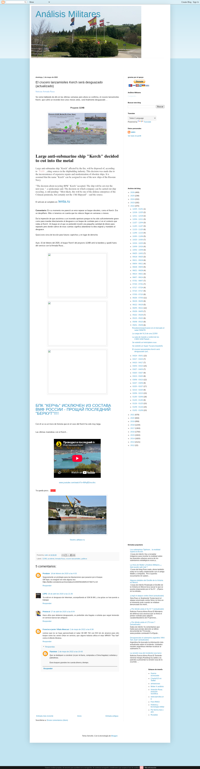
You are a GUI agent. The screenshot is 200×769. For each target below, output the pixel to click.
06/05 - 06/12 (138, 308)
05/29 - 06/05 (138, 311)
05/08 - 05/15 (138, 322)
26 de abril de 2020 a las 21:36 (60, 594)
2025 (132, 196)
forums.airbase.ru (77, 540)
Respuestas (50, 647)
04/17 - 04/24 (138, 359)
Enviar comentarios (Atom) (57, 720)
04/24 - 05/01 (138, 356)
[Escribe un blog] (65, 555)
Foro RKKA (155, 702)
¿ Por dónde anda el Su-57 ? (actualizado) (147, 609)
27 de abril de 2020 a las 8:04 (63, 612)
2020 (132, 418)
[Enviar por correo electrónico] (62, 555)
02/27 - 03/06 (138, 383)
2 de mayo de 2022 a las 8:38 (82, 629)
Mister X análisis (157, 687)
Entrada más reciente (44, 716)
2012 (132, 445)
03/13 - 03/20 (138, 376)
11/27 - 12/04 (138, 223)
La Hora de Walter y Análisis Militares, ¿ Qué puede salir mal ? (145, 566)
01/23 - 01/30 (138, 400)
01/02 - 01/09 (138, 410)
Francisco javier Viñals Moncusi (56, 629)
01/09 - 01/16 (138, 407)
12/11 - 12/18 (138, 216)
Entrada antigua (112, 716)
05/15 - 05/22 (138, 318)
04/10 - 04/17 (138, 363)
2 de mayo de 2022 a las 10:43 (70, 652)
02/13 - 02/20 (138, 390)
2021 (132, 415)
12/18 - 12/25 (138, 212)
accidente (51, 559)
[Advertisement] (107, 64)
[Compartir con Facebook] (71, 555)
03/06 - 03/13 (138, 380)
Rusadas (154, 715)
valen (133, 132)
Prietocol (46, 612)
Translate (147, 122)
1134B (44, 559)
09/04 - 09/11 (138, 264)
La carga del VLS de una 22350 (145, 334)
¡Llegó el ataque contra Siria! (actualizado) (147, 596)
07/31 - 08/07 (138, 281)
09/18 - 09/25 (138, 257)
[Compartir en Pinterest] (74, 555)
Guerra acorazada (155, 674)
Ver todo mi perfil (134, 136)
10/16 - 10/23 (138, 243)
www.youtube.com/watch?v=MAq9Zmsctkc (77, 482)
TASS (42, 171)
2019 (132, 421)
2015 (132, 435)
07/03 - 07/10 (138, 294)
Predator (46, 574)
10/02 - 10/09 (138, 250)
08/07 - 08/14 (138, 277)
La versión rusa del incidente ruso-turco (145, 653)
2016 (132, 432)
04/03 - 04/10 (138, 366)
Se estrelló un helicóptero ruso (144, 342)
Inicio (79, 716)
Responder (47, 586)
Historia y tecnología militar (157, 706)
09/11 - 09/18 (138, 260)
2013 (132, 442)
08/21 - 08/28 (138, 270)
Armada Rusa (60, 559)
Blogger (114, 736)
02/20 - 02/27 (138, 386)
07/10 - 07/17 (138, 291)
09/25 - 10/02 (138, 253)
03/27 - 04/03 (138, 369)
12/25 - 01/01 (138, 209)
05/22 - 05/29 (138, 315)
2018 (132, 425)
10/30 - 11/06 (138, 236)
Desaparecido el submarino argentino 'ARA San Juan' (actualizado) (147, 639)
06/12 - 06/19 (138, 305)
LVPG (45, 594)
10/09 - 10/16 (138, 247)
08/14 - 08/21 (138, 274)
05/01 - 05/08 (138, 325)
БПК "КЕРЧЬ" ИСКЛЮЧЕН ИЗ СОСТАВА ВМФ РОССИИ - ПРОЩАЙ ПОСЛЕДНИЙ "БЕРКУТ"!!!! (73, 409)
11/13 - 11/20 (138, 229)
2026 (132, 192)
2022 (132, 206)
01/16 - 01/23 (138, 403)
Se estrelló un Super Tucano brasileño (147, 346)
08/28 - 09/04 (138, 267)
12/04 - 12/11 (138, 219)
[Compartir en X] (68, 555)
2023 (132, 203)
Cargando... (132, 96)
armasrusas (155, 684)
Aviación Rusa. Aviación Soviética (157, 692)
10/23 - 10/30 (138, 240)
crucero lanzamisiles (73, 559)
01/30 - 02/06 (138, 397)
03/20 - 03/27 (138, 373)
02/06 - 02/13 (138, 393)
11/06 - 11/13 (138, 233)
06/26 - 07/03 (138, 298)
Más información (150, 767)
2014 (132, 438)
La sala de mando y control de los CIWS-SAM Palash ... (145, 338)
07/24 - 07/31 (138, 284)
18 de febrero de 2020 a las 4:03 (64, 574)
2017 (132, 428)
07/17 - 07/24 (138, 288)
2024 (132, 199)
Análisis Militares (68, 14)
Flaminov (53, 652)
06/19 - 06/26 (138, 301)
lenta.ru (64, 201)
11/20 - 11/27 (138, 226)
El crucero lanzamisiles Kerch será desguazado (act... (146, 350)
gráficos (84, 559)
